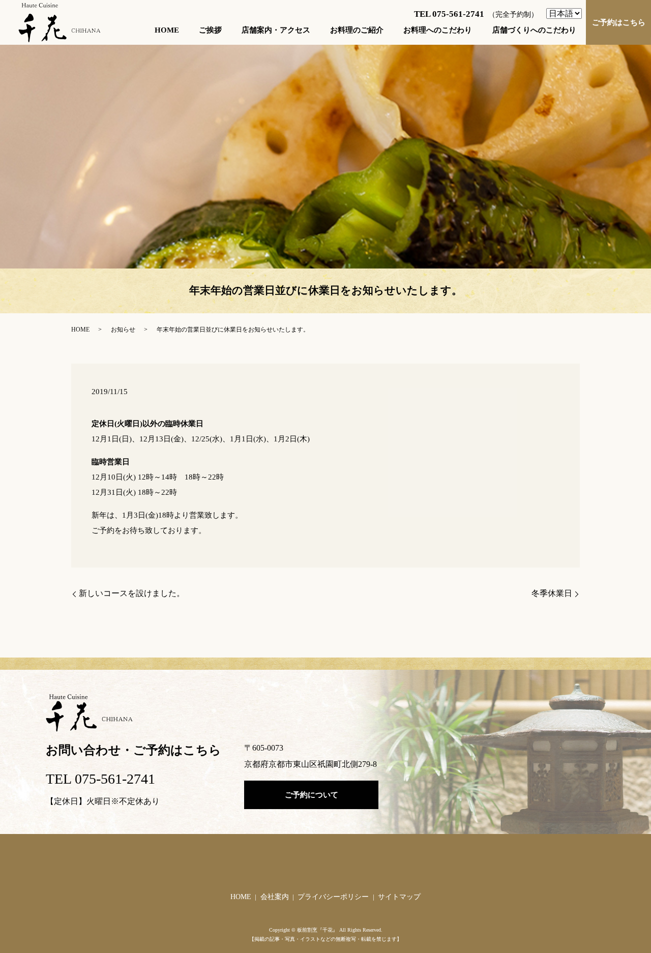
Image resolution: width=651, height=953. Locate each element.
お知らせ (123, 329)
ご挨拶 (210, 29)
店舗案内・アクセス (276, 29)
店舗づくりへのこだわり (534, 29)
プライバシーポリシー (333, 897)
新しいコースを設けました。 (132, 593)
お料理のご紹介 (356, 29)
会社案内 (274, 897)
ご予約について (311, 795)
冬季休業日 (551, 593)
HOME (167, 29)
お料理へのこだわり (437, 29)
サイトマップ (399, 897)
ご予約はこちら (618, 22)
